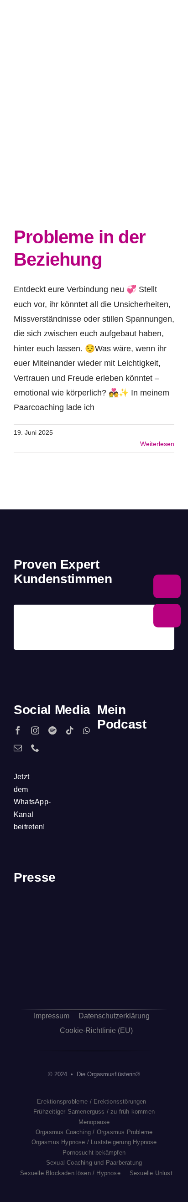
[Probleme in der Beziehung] (87, 153)
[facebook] (18, 730)
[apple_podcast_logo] (135, 754)
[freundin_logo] (31, 964)
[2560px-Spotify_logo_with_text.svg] (111, 754)
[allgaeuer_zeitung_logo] (156, 966)
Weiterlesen (157, 443)
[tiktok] (70, 730)
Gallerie (103, 153)
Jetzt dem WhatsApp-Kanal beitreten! (32, 802)
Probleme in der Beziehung (70, 153)
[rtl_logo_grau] (156, 916)
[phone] (35, 748)
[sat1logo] (72, 961)
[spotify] (52, 730)
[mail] (18, 748)
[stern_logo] (72, 914)
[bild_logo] (114, 951)
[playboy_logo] (31, 915)
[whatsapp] (86, 730)
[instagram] (35, 730)
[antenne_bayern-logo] (114, 907)
